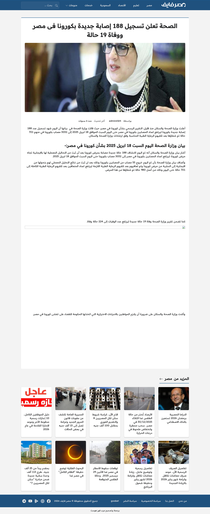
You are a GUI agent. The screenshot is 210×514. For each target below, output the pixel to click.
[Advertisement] (105, 195)
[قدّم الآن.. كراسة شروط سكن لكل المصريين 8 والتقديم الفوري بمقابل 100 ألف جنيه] (105, 412)
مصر (168, 378)
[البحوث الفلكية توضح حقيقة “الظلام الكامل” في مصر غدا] (70, 466)
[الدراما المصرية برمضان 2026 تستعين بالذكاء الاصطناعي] (173, 412)
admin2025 (115, 121)
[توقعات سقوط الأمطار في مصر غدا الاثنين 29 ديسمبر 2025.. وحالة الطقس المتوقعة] (105, 466)
